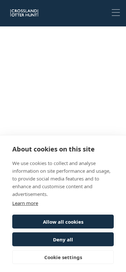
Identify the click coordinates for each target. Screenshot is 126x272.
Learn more (25, 203)
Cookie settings (63, 257)
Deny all (63, 239)
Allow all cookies (63, 222)
